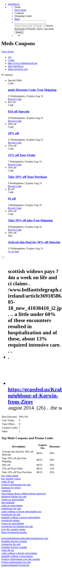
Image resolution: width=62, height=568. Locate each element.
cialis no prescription (12, 505)
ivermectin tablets (10, 520)
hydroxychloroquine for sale (16, 484)
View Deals (7, 51)
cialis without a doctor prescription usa (21, 511)
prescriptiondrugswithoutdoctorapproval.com (24, 538)
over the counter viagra (13, 529)
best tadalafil (7, 502)
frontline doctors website (14, 541)
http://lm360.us (15, 66)
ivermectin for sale (11, 514)
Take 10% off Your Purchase (27, 177)
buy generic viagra (11, 478)
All (9, 57)
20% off (13, 133)
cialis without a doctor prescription (19, 553)
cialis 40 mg (7, 550)
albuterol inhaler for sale (13, 496)
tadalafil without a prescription (17, 556)
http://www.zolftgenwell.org (22, 63)
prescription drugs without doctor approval (23, 493)
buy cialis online (9, 475)
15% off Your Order (21, 155)
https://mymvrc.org (18, 69)
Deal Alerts (20, 10)
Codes (11, 60)
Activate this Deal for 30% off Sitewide (34, 242)
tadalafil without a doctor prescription (20, 517)
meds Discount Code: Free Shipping (32, 90)
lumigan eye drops (11, 487)
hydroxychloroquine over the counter (20, 559)
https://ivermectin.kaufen (14, 532)
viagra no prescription (12, 499)
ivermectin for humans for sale (17, 526)
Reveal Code (14, 99)
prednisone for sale (11, 508)
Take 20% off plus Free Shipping (30, 220)
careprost (6, 490)
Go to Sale (13, 251)
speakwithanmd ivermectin (15, 565)
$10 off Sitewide (18, 111)
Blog (17, 19)
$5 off (12, 198)
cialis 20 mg (7, 481)
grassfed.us (14, 4)
